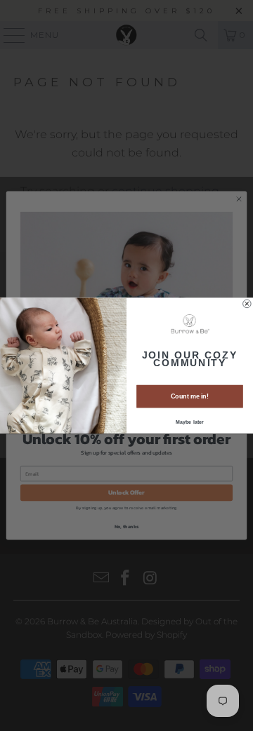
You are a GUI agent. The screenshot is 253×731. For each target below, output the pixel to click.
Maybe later (190, 421)
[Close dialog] (247, 304)
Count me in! (189, 396)
